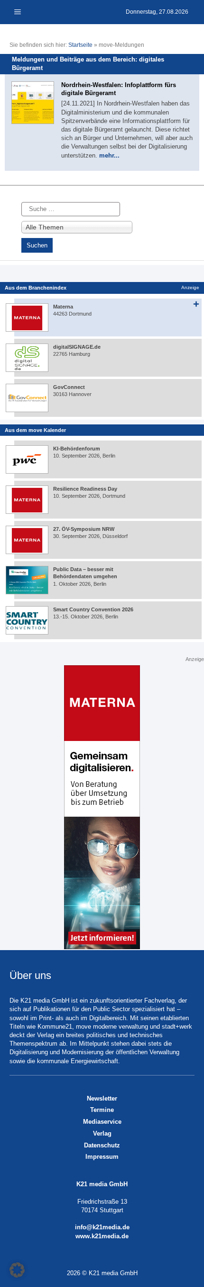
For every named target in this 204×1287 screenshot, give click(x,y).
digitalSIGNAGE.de (77, 347)
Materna (63, 306)
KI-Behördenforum (76, 448)
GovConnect (69, 387)
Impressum (102, 1156)
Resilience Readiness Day (85, 489)
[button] (17, 1270)
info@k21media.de (102, 1227)
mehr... (109, 155)
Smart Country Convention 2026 (93, 609)
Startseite (80, 45)
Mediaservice (102, 1121)
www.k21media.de (102, 1236)
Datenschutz (102, 1145)
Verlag (102, 1133)
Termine (102, 1109)
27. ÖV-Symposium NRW (83, 529)
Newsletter (102, 1098)
